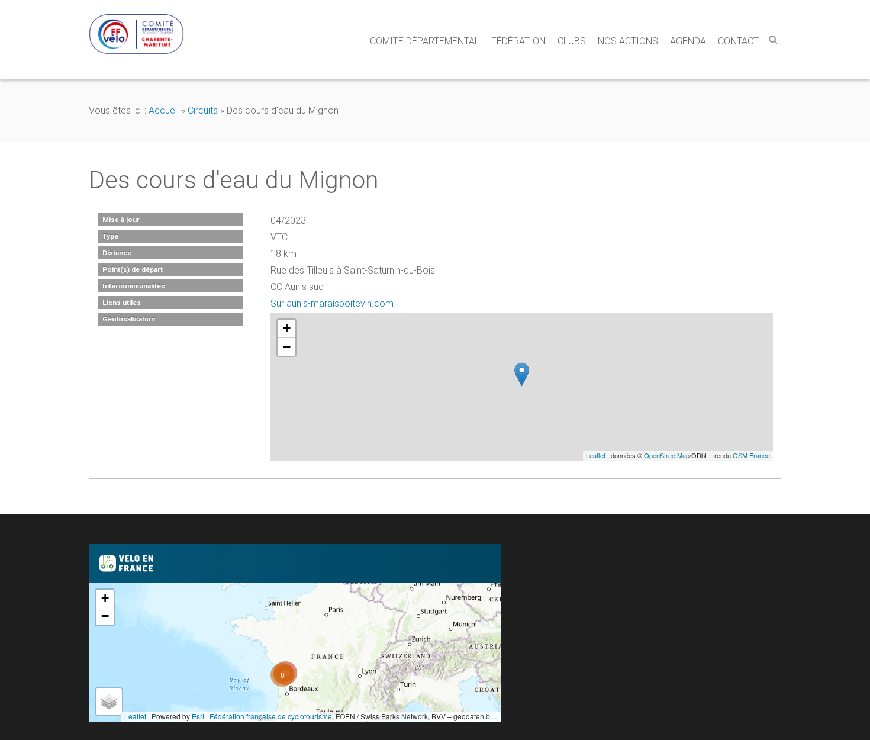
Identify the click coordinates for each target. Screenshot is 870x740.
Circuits (203, 110)
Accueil (164, 110)
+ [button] (287, 328)
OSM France (751, 455)
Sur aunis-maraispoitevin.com (332, 303)
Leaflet (595, 455)
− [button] (287, 346)
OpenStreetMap (666, 455)
